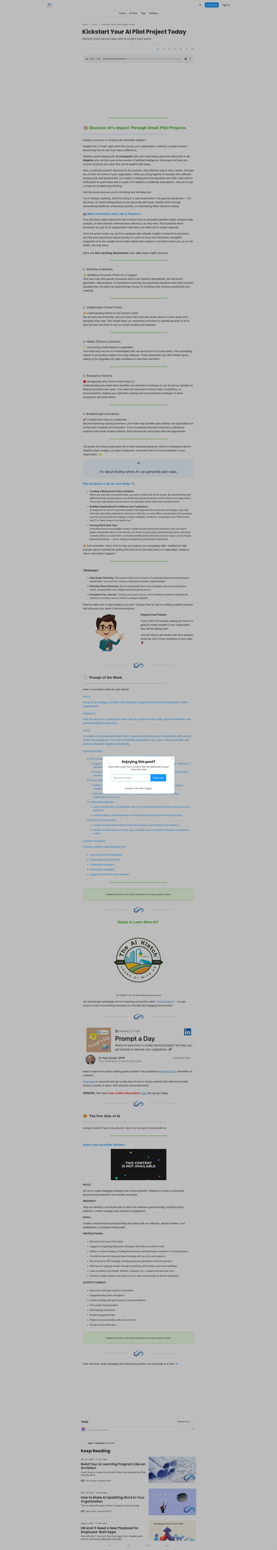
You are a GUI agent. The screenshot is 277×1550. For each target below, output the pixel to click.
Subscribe (158, 777)
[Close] (172, 759)
